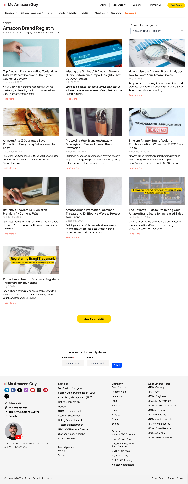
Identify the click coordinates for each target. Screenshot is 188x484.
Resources (118, 4)
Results (84, 13)
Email (90, 357)
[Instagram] (39, 390)
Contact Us (155, 4)
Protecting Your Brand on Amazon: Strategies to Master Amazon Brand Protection (89, 144)
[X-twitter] (19, 390)
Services (9, 13)
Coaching (116, 13)
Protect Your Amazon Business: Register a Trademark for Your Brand (31, 281)
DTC (50, 13)
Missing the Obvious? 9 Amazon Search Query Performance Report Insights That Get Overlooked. (93, 74)
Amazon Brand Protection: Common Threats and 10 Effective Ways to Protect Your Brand (93, 213)
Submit (117, 365)
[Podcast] (26, 390)
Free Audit (130, 13)
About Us (100, 13)
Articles (7, 22)
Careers (137, 4)
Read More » (9, 98)
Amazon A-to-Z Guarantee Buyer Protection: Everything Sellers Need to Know (29, 144)
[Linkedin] (6, 390)
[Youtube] (32, 390)
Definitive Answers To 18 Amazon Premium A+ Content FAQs (25, 211)
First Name (68, 357)
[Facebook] (13, 390)
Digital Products (67, 13)
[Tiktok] (6, 396)
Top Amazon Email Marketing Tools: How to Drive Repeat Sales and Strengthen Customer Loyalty (30, 74)
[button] (94, 319)
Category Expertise (30, 13)
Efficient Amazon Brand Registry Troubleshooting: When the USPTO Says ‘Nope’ (156, 144)
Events (102, 4)
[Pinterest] (45, 390)
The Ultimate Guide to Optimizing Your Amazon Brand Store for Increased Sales (156, 211)
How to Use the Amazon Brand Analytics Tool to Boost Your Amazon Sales (156, 73)
